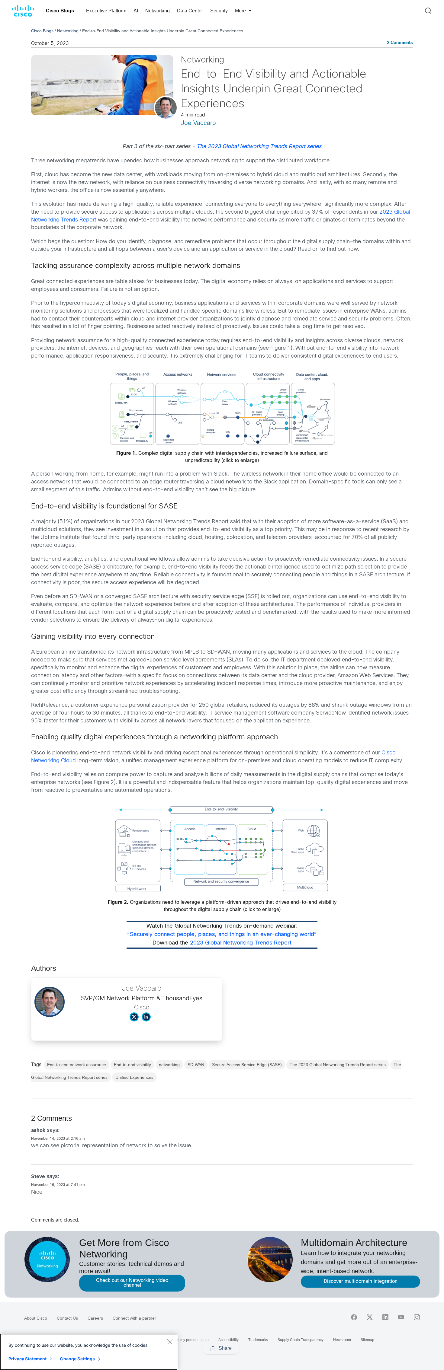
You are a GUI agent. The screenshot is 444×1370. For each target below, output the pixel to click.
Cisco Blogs (60, 10)
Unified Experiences (134, 1077)
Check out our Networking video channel (132, 1283)
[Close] (170, 1342)
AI (136, 10)
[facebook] (354, 1317)
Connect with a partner (134, 1318)
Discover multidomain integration (360, 1281)
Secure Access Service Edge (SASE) (247, 1064)
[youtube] (401, 1317)
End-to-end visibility (132, 1064)
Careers (95, 1318)
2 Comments (400, 43)
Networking (157, 10)
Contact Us (67, 1318)
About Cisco (35, 1318)
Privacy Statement (27, 1358)
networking (169, 1064)
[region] (89, 1352)
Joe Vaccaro (198, 123)
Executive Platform (106, 10)
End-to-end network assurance (76, 1064)
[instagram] (417, 1317)
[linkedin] (385, 1317)
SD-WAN (196, 1064)
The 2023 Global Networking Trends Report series (338, 1064)
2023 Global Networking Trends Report (240, 943)
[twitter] (370, 1317)
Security (219, 10)
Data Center (190, 10)
